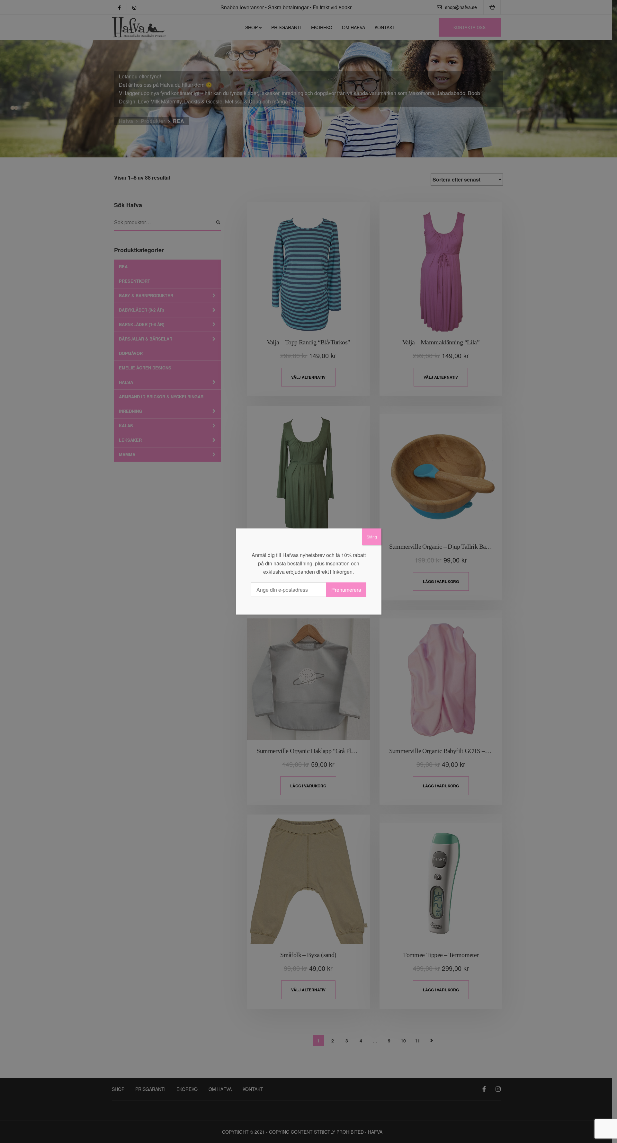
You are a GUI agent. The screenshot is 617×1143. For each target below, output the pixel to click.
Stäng (372, 536)
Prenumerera (346, 589)
